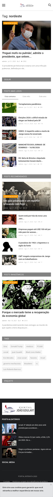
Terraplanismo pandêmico (29, 104)
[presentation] (40, 284)
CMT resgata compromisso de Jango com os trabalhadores (34, 257)
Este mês (26, 96)
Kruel (43, 358)
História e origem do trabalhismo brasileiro (30, 481)
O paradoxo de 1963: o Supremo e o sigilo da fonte (33, 244)
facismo (33, 358)
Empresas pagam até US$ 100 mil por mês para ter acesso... (34, 230)
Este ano (42, 96)
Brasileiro (28, 363)
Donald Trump (17, 346)
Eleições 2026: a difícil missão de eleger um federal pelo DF (32, 119)
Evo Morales (8, 358)
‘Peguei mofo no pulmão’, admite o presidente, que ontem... (22, 54)
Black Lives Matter (33, 352)
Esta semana (10, 96)
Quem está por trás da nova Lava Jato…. (32, 217)
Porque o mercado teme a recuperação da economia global (25, 314)
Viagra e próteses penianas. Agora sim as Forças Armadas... (34, 450)
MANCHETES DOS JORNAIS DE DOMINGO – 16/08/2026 (31, 146)
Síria (5, 346)
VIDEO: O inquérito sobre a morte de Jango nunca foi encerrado (33, 132)
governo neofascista (12, 363)
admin (4, 61)
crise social (21, 358)
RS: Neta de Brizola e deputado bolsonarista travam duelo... (31, 159)
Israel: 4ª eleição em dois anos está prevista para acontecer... (32, 426)
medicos (29, 346)
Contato (6, 481)
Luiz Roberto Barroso (12, 369)
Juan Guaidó (17, 352)
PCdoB (40, 346)
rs (37, 363)
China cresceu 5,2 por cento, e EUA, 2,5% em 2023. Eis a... (34, 438)
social (5, 352)
